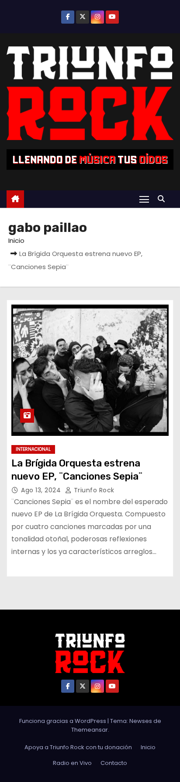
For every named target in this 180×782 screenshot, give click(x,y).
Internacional (33, 449)
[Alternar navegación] (144, 199)
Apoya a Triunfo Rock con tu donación (78, 747)
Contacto (113, 763)
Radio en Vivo (72, 763)
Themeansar (89, 730)
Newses (140, 721)
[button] (163, 198)
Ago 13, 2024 (42, 490)
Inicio (16, 240)
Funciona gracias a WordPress (63, 721)
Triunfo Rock (93, 490)
